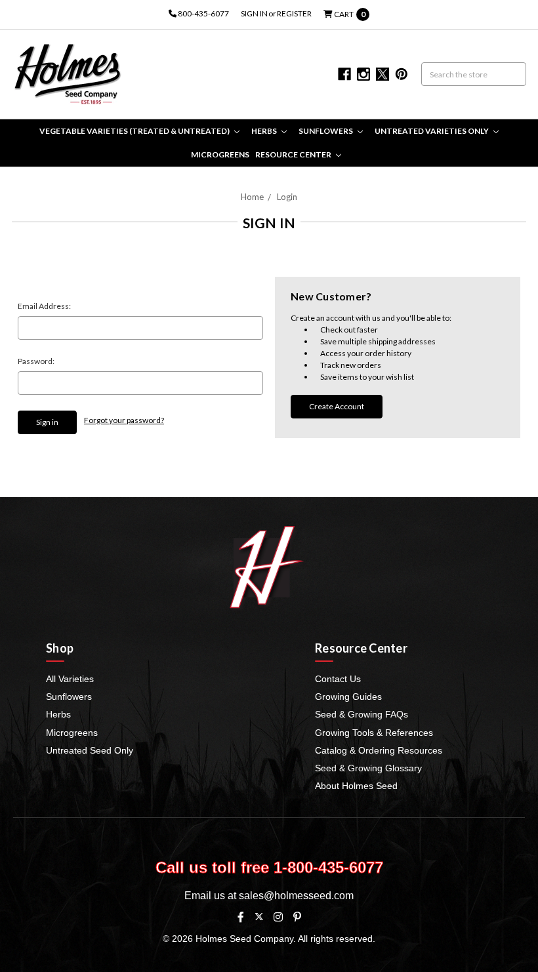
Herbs (264, 131)
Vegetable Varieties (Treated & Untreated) (135, 131)
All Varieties (70, 679)
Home (252, 197)
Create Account (336, 406)
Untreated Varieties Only (432, 131)
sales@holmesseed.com (296, 895)
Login (287, 197)
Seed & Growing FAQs (361, 714)
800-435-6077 (202, 13)
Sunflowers (326, 131)
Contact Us (338, 679)
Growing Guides (348, 696)
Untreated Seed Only (89, 750)
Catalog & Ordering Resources (378, 750)
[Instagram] (278, 917)
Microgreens (220, 154)
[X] (259, 916)
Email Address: (44, 306)
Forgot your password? (124, 420)
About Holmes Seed (356, 785)
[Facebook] (241, 917)
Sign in (254, 13)
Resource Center (294, 154)
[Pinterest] (297, 917)
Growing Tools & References (374, 732)
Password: (36, 361)
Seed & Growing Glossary (368, 768)
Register (294, 13)
